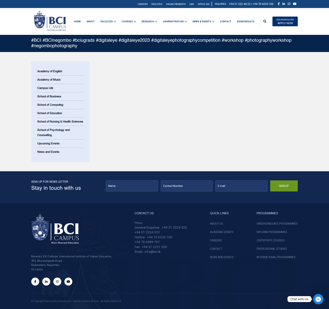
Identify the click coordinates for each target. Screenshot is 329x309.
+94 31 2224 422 (174, 227)
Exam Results (245, 21)
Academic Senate (222, 232)
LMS (191, 4)
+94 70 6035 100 (159, 237)
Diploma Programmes (272, 232)
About (90, 21)
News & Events (201, 21)
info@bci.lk (153, 252)
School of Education (49, 113)
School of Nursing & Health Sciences (60, 121)
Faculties (106, 21)
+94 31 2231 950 (154, 247)
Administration (173, 21)
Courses (127, 21)
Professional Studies (272, 248)
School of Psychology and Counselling (53, 133)
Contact (225, 21)
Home (77, 21)
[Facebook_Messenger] (318, 299)
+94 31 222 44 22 (239, 4)
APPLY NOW (285, 21)
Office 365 (204, 4)
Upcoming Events (48, 143)
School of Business (49, 96)
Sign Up (284, 185)
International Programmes (276, 257)
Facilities (156, 4)
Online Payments (176, 4)
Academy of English (49, 71)
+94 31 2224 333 (147, 232)
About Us (216, 223)
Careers (142, 4)
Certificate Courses (271, 240)
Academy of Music (49, 79)
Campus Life (45, 88)
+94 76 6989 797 (147, 242)
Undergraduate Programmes (277, 223)
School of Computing (50, 104)
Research (148, 21)
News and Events (48, 151)
